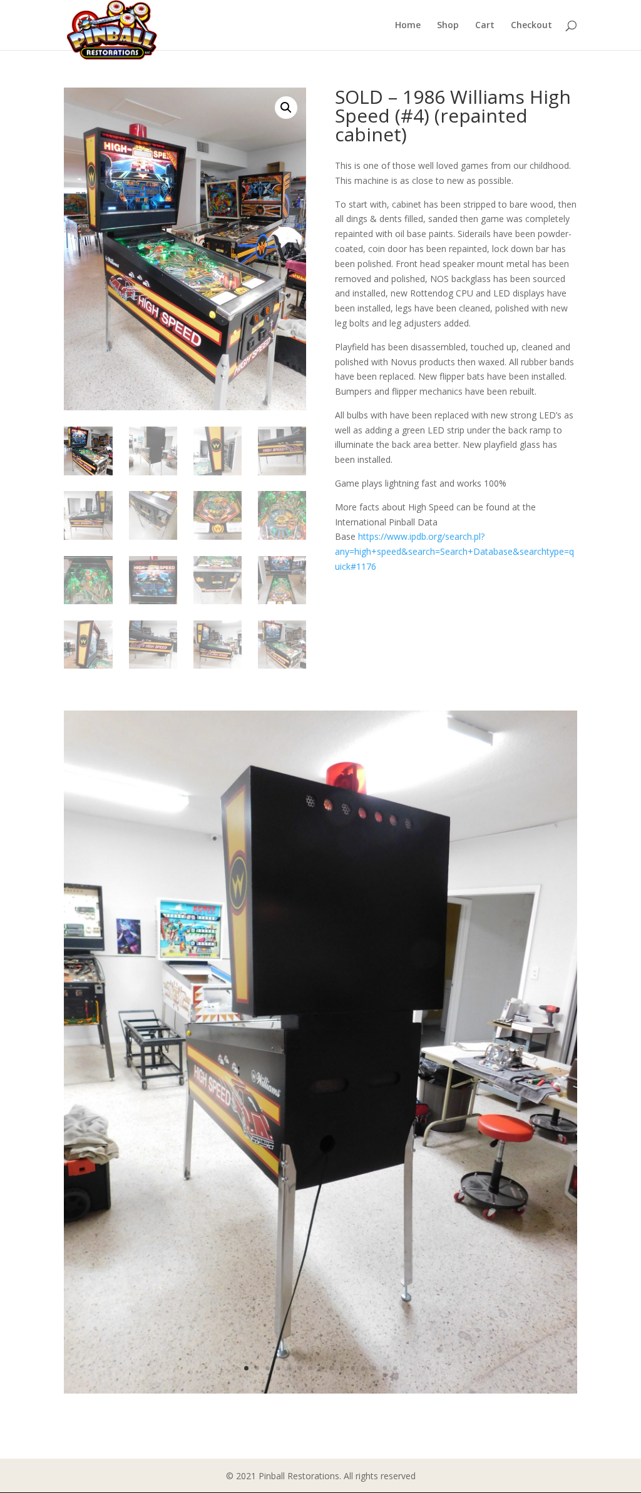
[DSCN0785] (320, 1390)
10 (342, 1368)
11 (353, 1368)
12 (363, 1368)
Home (408, 26)
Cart (485, 26)
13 (374, 1368)
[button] (286, 107)
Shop (448, 26)
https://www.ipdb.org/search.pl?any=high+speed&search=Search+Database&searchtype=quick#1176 (454, 551)
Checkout (531, 26)
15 (395, 1368)
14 (384, 1368)
